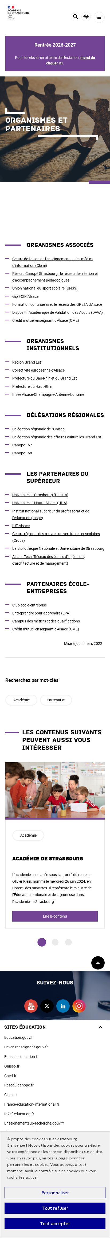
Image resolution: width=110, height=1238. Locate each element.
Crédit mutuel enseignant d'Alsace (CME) (45, 320)
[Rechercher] (75, 17)
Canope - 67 (22, 444)
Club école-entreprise (29, 605)
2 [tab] (55, 942)
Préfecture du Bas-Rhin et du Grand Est (44, 378)
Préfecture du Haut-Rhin (32, 386)
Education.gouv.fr (19, 1037)
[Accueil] (20, 12)
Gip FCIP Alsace (25, 296)
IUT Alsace (21, 525)
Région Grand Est (26, 362)
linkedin (63, 1006)
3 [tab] (68, 942)
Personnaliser (55, 1193)
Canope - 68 (22, 452)
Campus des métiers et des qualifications (46, 621)
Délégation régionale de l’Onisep (38, 428)
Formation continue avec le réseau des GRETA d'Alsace (57, 304)
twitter (47, 1006)
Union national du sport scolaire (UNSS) (44, 288)
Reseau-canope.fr (19, 1085)
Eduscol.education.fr (21, 1056)
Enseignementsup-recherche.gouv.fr (34, 1123)
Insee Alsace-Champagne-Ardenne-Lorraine (48, 394)
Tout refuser (55, 1208)
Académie (21, 699)
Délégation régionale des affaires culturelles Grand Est (56, 436)
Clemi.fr (10, 1094)
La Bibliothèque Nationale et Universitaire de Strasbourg (58, 548)
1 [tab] (41, 942)
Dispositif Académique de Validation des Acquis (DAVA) (57, 312)
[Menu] (99, 17)
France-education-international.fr (31, 1104)
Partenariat (56, 699)
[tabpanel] (55, 845)
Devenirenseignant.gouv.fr (26, 1046)
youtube (31, 1006)
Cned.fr (10, 1075)
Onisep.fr (11, 1066)
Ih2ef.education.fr (19, 1113)
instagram (79, 1006)
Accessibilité (86, 16)
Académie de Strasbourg (47, 859)
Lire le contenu (55, 916)
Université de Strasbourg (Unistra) (40, 494)
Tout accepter (55, 1223)
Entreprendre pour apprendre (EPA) (41, 613)
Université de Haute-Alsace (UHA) (39, 502)
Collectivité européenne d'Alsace (38, 370)
